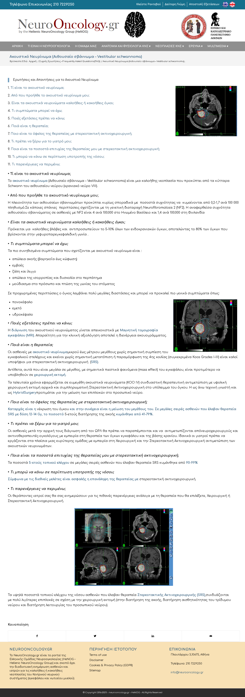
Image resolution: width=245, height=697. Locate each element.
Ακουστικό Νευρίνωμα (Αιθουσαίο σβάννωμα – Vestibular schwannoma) (76, 57)
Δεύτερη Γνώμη (175, 4)
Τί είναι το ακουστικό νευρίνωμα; (37, 88)
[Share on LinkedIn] (153, 636)
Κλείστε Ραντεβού (148, 4)
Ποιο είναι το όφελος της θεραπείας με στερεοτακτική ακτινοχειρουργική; (71, 133)
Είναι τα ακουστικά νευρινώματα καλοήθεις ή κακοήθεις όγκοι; (62, 103)
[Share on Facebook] (37, 636)
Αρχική (33, 61)
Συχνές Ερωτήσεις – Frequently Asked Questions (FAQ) (69, 61)
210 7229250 (63, 4)
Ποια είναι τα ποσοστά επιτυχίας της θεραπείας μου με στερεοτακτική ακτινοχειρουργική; (85, 149)
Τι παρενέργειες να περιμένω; (36, 164)
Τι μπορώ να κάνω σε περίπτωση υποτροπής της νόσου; (58, 156)
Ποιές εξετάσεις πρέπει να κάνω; (38, 118)
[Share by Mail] (211, 636)
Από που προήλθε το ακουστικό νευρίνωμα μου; (50, 95)
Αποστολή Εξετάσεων (204, 4)
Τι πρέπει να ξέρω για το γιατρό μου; (41, 141)
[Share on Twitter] (95, 636)
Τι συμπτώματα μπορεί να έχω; (37, 111)
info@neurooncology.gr (186, 672)
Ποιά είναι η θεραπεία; (29, 126)
